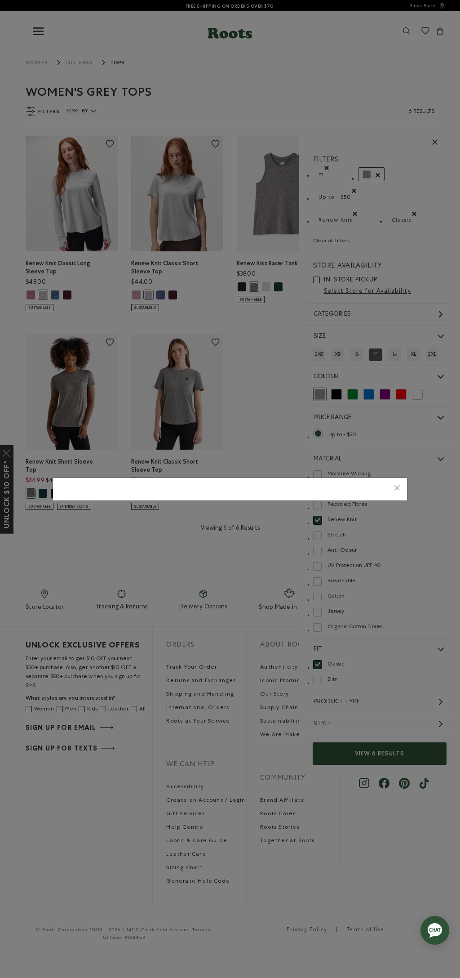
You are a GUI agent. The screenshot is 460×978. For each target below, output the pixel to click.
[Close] (397, 489)
